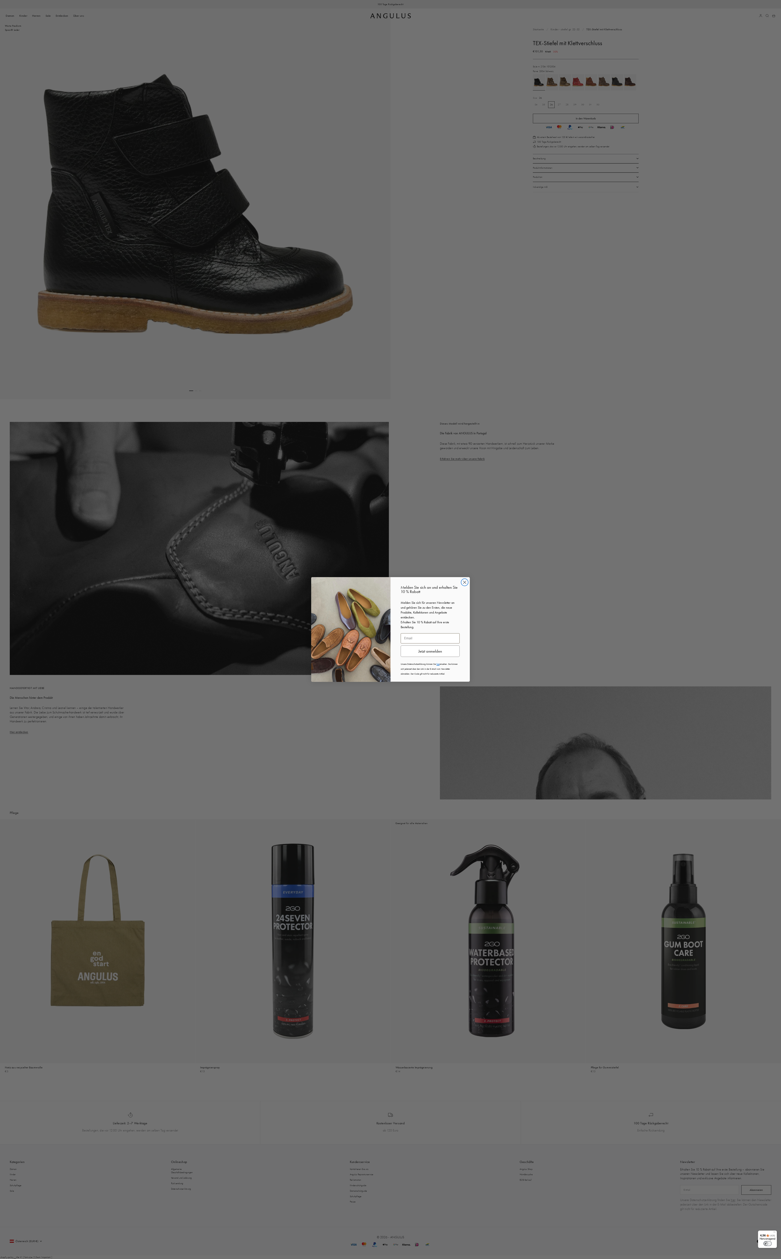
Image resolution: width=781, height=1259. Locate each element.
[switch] (768, 1243)
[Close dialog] (464, 582)
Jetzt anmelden (430, 651)
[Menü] (774, 1233)
